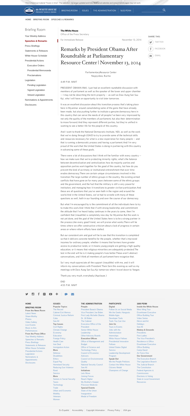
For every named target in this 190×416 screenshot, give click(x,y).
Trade (55, 388)
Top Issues (58, 324)
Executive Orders (35, 65)
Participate (115, 304)
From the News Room (35, 310)
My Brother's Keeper (90, 382)
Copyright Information (95, 410)
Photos (28, 319)
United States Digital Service (118, 348)
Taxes (55, 382)
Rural (55, 370)
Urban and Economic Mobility (62, 392)
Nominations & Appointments (39, 100)
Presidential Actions (34, 60)
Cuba (55, 318)
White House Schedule (36, 55)
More (55, 350)
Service (56, 373)
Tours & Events (115, 327)
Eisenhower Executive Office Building (146, 345)
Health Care (58, 341)
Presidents (141, 333)
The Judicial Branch (145, 365)
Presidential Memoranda (39, 70)
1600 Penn (125, 10)
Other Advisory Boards (90, 336)
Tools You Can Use (117, 321)
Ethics (56, 359)
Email (157, 55)
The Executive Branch (146, 359)
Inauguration (86, 394)
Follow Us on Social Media (120, 309)
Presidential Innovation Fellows (119, 343)
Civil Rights (58, 327)
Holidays (140, 324)
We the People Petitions (119, 362)
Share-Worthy (31, 316)
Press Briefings (32, 46)
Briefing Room (69, 10)
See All (56, 321)
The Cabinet (86, 321)
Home (28, 19)
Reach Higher (87, 379)
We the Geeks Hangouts (119, 312)
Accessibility (77, 410)
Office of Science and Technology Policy (90, 348)
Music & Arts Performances (31, 329)
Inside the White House (147, 307)
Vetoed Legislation (36, 95)
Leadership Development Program (119, 354)
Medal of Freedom (89, 396)
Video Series (142, 318)
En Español (64, 410)
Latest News (30, 313)
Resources (141, 382)
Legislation (30, 80)
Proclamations (34, 75)
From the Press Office (35, 334)
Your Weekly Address (35, 36)
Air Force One (143, 353)
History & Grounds (145, 330)
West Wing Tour (144, 309)
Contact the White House (119, 365)
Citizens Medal (115, 367)
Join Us (112, 324)
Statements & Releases (36, 50)
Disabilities (57, 356)
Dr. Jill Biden (86, 318)
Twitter (157, 41)
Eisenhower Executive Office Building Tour (146, 314)
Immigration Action (61, 347)
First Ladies (142, 336)
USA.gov (127, 410)
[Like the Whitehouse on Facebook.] (38, 294)
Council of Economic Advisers (90, 354)
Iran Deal (57, 344)
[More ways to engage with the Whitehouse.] (57, 294)
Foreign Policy (59, 338)
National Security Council (92, 365)
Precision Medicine (89, 385)
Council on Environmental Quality (92, 360)
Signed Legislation (36, 90)
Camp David (142, 350)
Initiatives (85, 370)
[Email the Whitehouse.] (72, 294)
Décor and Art (143, 321)
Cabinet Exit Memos (62, 312)
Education (57, 336)
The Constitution (144, 367)
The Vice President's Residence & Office (146, 340)
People (84, 307)
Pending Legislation (36, 85)
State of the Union (89, 391)
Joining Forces (87, 376)
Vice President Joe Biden (92, 312)
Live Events (30, 325)
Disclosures (31, 104)
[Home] (40, 14)
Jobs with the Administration (115, 331)
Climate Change (60, 330)
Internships (113, 336)
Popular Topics (60, 307)
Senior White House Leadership (89, 331)
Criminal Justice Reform (63, 315)
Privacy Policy (114, 410)
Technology (58, 385)
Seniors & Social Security (64, 379)
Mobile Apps (114, 315)
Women (56, 399)
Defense (56, 353)
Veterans (57, 396)
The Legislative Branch (147, 362)
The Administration (104, 10)
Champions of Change (118, 370)
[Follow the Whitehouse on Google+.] (44, 294)
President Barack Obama (92, 309)
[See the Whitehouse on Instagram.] (33, 294)
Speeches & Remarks (62, 19)
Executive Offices (89, 338)
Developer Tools (116, 318)
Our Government (144, 356)
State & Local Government (148, 379)
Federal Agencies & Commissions (145, 372)
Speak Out (113, 359)
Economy (57, 333)
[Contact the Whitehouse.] (65, 294)
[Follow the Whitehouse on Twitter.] (26, 294)
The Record (58, 309)
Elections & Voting (145, 376)
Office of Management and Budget (92, 343)
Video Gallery (31, 322)
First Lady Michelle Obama (92, 315)
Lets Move (85, 373)
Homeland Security (61, 365)
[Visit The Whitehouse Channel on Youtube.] (50, 294)
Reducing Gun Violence (63, 367)
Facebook (157, 48)
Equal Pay (57, 362)
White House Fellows (118, 338)
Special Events (88, 388)
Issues (85, 10)
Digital (112, 307)
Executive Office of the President (91, 325)
